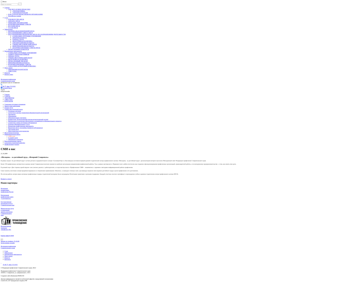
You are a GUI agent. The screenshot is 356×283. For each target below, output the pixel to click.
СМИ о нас (11, 136)
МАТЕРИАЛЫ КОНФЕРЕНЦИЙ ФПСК (21, 31)
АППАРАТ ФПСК (14, 21)
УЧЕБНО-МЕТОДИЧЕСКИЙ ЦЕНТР (20, 58)
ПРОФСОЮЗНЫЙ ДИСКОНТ (18, 61)
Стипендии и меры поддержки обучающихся (22, 123)
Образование (12, 116)
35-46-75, (4, 86)
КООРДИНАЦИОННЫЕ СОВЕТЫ (19, 24)
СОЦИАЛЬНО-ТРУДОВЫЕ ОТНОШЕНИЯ (22, 53)
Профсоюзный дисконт (11, 144)
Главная (6, 7)
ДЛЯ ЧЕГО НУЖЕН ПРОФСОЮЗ (19, 9)
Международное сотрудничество (18, 131)
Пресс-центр (8, 68)
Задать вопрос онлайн (8, 243)
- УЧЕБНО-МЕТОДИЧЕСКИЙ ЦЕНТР (24, 44)
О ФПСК (7, 96)
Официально (8, 29)
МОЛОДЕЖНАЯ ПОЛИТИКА (18, 59)
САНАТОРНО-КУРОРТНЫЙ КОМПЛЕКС (22, 66)
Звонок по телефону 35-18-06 (10, 241)
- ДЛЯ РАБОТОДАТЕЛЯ (20, 12)
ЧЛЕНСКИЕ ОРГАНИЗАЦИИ (18, 22)
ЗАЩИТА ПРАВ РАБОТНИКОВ (18, 54)
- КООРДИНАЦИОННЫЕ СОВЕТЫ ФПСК (26, 48)
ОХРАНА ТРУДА (13, 56)
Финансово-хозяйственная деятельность (21, 126)
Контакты (7, 259)
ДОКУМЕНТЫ (9, 98)
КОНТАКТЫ (8, 101)
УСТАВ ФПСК (13, 27)
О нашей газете (13, 138)
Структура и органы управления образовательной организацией (28, 113)
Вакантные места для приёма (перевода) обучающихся (25, 128)
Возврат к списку (6, 179)
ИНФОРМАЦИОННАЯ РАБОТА (19, 63)
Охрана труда (8, 108)
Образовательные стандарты (17, 118)
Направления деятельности (13, 51)
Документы (11, 114)
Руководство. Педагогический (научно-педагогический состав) (28, 119)
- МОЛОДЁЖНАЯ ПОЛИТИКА (22, 41)
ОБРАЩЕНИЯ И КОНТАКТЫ (18, 69)
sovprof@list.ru (7, 88)
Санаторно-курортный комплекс (14, 143)
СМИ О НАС (12, 71)
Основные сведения (14, 111)
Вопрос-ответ (8, 74)
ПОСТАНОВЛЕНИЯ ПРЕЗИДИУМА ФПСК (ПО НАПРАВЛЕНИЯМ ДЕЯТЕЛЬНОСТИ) (37, 34)
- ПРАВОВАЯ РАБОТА (19, 38)
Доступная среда (13, 129)
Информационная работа (12, 134)
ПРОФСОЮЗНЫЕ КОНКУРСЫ (18, 49)
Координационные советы (12, 141)
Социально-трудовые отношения (14, 104)
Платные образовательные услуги (19, 124)
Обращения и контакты (15, 139)
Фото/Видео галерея (14, 16)
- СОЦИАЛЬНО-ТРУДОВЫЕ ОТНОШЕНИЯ (26, 36)
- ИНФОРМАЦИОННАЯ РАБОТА (23, 46)
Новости (7, 73)
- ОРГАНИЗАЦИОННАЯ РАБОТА (23, 43)
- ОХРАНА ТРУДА (18, 39)
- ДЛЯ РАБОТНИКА (18, 11)
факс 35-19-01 (11, 86)
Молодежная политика (11, 133)
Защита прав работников (12, 106)
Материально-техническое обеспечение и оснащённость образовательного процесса (34, 121)
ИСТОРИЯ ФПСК (14, 26)
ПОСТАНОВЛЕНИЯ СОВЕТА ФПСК (20, 33)
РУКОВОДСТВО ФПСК (16, 19)
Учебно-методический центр (13, 109)
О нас (6, 17)
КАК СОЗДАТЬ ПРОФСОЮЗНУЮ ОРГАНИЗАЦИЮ (25, 14)
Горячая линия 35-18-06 (7, 235)
